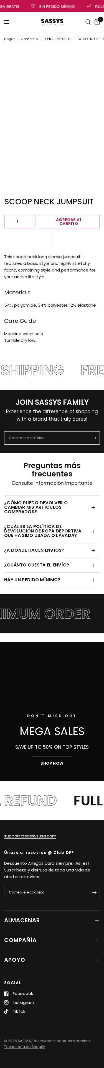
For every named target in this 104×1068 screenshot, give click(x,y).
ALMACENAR (22, 920)
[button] (52, 239)
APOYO (14, 960)
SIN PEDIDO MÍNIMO (56, 6)
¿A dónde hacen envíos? (34, 550)
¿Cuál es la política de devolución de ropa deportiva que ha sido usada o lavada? (42, 531)
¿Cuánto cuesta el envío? (36, 565)
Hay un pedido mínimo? (32, 580)
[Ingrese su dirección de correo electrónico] (94, 438)
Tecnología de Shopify (24, 1046)
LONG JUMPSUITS (58, 39)
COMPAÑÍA (20, 940)
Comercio (29, 39)
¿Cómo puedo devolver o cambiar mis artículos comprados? (36, 507)
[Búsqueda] (88, 22)
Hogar (9, 39)
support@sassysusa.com (30, 836)
